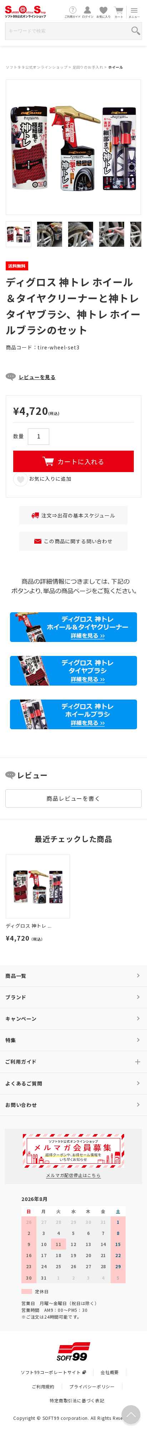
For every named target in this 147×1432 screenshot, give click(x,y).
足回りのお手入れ (87, 67)
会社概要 (110, 1372)
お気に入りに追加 (49, 478)
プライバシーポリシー (92, 1386)
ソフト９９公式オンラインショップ (36, 67)
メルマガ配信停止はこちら (73, 1175)
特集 (10, 1040)
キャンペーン (21, 1018)
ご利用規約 (43, 1386)
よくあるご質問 (23, 1083)
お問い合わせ (21, 1104)
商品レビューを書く (73, 798)
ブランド (15, 997)
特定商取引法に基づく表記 (77, 1400)
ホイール (115, 67)
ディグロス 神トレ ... (29, 925)
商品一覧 (15, 975)
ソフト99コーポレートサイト (51, 1372)
